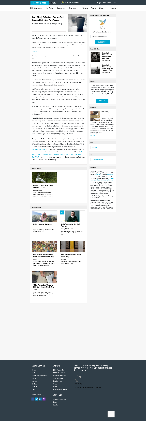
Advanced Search (36, 395)
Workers (85, 8)
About (104, 2)
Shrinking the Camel (39, 149)
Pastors (93, 8)
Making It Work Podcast (60, 389)
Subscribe (102, 42)
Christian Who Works (59, 399)
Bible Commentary (36, 8)
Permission (110, 174)
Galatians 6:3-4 (36, 52)
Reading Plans (57, 381)
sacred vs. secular (97, 160)
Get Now (92, 135)
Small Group (72, 8)
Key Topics (49, 8)
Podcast (113, 8)
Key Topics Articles (59, 373)
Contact (34, 387)
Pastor (55, 402)
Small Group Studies (59, 376)
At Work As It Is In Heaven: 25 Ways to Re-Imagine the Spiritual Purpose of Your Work (57, 154)
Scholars (101, 8)
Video (55, 384)
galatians (94, 147)
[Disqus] (58, 330)
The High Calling (58, 378)
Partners (34, 378)
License (34, 381)
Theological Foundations (39, 376)
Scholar (55, 405)
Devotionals (61, 8)
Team (33, 373)
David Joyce (98, 174)
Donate (109, 2)
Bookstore (35, 384)
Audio (55, 387)
